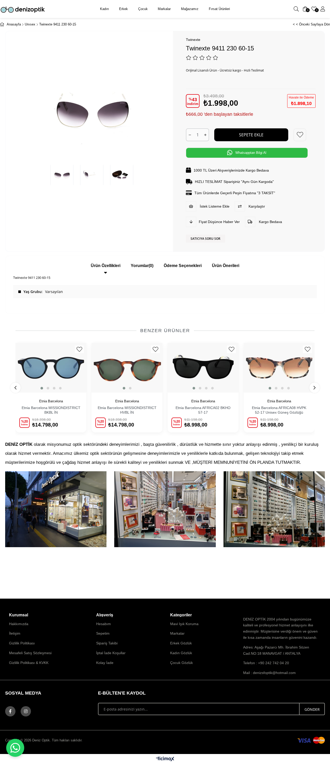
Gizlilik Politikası (22, 643)
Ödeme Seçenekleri (183, 265)
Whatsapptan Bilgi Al (250, 153)
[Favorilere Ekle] (300, 134)
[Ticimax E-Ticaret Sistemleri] (165, 759)
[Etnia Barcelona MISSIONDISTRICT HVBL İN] (127, 368)
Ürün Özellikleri (105, 265)
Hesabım (103, 624)
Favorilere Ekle (79, 349)
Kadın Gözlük (181, 653)
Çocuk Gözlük (181, 663)
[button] (42, 388)
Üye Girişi (322, 9)
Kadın (104, 9)
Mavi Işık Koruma (184, 624)
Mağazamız (190, 9)
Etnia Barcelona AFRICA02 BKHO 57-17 (203, 410)
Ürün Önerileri (225, 265)
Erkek (123, 9)
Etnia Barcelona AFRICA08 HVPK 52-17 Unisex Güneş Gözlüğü (279, 410)
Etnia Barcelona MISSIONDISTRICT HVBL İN (127, 410)
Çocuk (143, 9)
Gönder (312, 709)
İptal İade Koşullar (111, 653)
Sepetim (103, 633)
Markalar (164, 9)
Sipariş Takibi (107, 643)
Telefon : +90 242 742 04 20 (266, 663)
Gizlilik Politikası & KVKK (28, 663)
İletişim (14, 633)
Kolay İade (104, 663)
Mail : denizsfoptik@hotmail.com (269, 673)
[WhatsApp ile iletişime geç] (15, 748)
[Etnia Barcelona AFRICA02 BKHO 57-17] (203, 368)
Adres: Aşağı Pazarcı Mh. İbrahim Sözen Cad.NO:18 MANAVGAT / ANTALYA (276, 650)
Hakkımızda (18, 624)
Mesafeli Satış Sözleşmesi (30, 653)
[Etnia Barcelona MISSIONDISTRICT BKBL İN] (50, 368)
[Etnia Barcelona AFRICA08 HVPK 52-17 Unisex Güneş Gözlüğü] (279, 368)
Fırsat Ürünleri (219, 9)
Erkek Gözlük (181, 643)
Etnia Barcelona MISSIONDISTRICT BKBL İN (51, 410)
